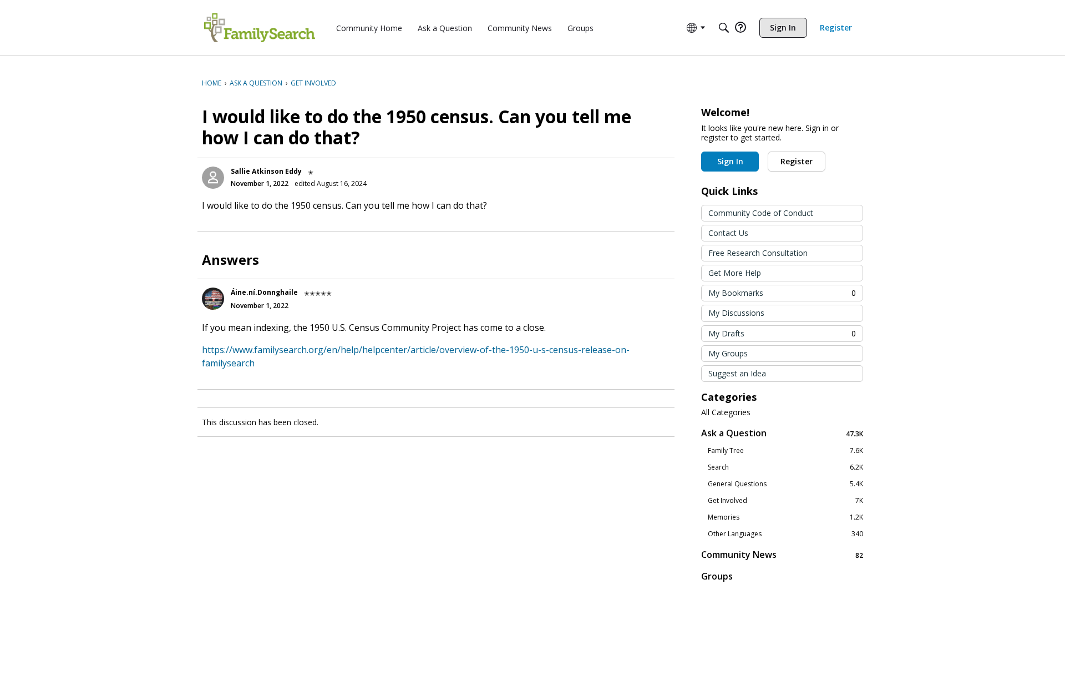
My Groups (728, 353)
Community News (782, 555)
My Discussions (736, 313)
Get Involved (785, 501)
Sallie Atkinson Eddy (266, 171)
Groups (717, 576)
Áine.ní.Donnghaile (264, 292)
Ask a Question (782, 433)
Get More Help (734, 273)
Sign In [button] (730, 161)
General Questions (785, 484)
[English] (259, 27)
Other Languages (785, 534)
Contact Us (728, 233)
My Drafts (782, 333)
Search (785, 467)
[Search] (724, 28)
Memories (785, 517)
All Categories (725, 412)
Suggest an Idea (737, 373)
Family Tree (785, 451)
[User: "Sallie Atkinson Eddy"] (213, 178)
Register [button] (796, 161)
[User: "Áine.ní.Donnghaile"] (213, 299)
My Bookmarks (782, 293)
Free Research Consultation (758, 253)
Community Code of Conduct (760, 213)
